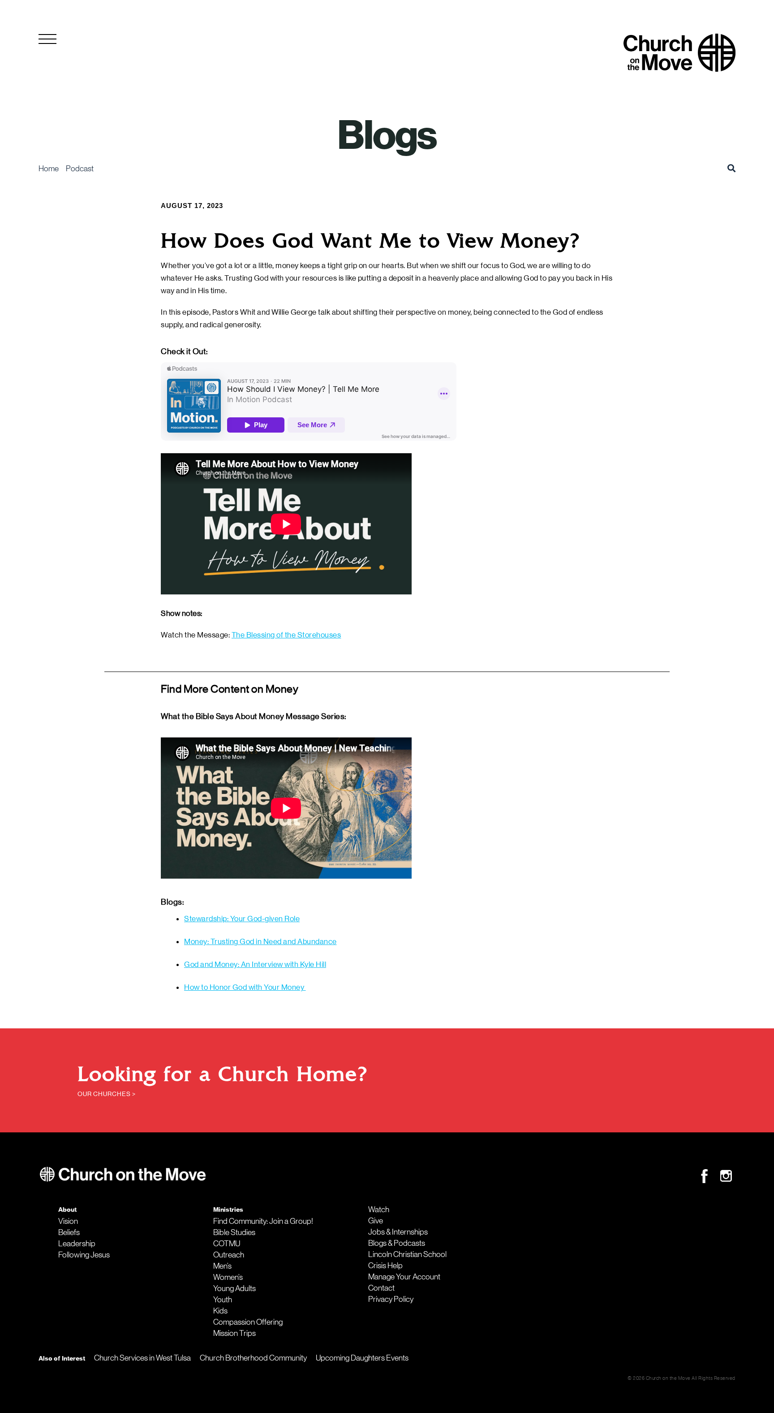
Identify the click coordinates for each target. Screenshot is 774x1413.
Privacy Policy (390, 1299)
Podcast (80, 168)
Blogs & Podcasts (396, 1243)
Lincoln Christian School (407, 1254)
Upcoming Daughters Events (362, 1357)
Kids (220, 1310)
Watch (378, 1209)
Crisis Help (385, 1265)
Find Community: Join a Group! (263, 1221)
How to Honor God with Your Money (245, 987)
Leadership (76, 1243)
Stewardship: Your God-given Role (242, 918)
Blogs (386, 135)
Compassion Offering (248, 1322)
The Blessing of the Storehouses (286, 634)
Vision (68, 1221)
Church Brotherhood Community (253, 1357)
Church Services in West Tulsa (142, 1357)
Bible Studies (234, 1232)
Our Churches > (106, 1093)
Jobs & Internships (398, 1231)
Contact (381, 1287)
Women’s (228, 1277)
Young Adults (234, 1288)
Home (49, 168)
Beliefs (69, 1232)
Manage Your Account (404, 1276)
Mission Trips (234, 1333)
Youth (222, 1299)
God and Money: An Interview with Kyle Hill (255, 964)
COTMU (226, 1243)
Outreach (228, 1254)
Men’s (222, 1265)
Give (375, 1220)
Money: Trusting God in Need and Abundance (260, 941)
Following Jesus (84, 1254)
